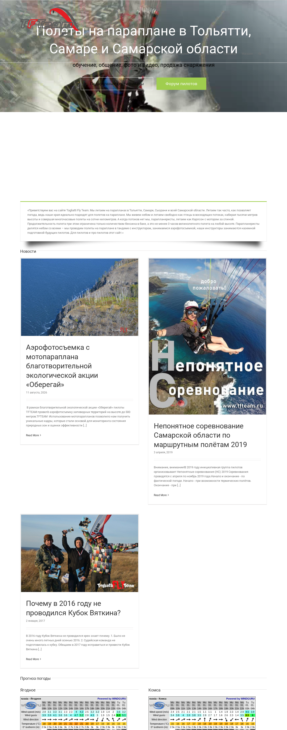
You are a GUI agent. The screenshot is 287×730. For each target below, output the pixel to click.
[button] (260, 53)
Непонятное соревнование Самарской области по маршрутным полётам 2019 (200, 435)
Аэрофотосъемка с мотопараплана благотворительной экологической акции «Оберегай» (62, 366)
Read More (32, 435)
